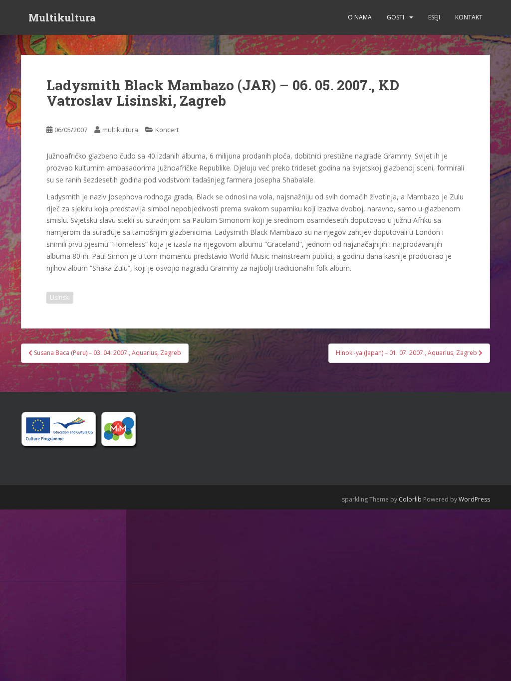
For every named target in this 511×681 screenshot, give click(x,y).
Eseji (434, 17)
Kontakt (469, 17)
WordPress (474, 499)
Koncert (167, 129)
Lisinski (60, 297)
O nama (360, 17)
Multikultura (62, 17)
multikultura (120, 129)
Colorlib (410, 499)
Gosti (395, 17)
